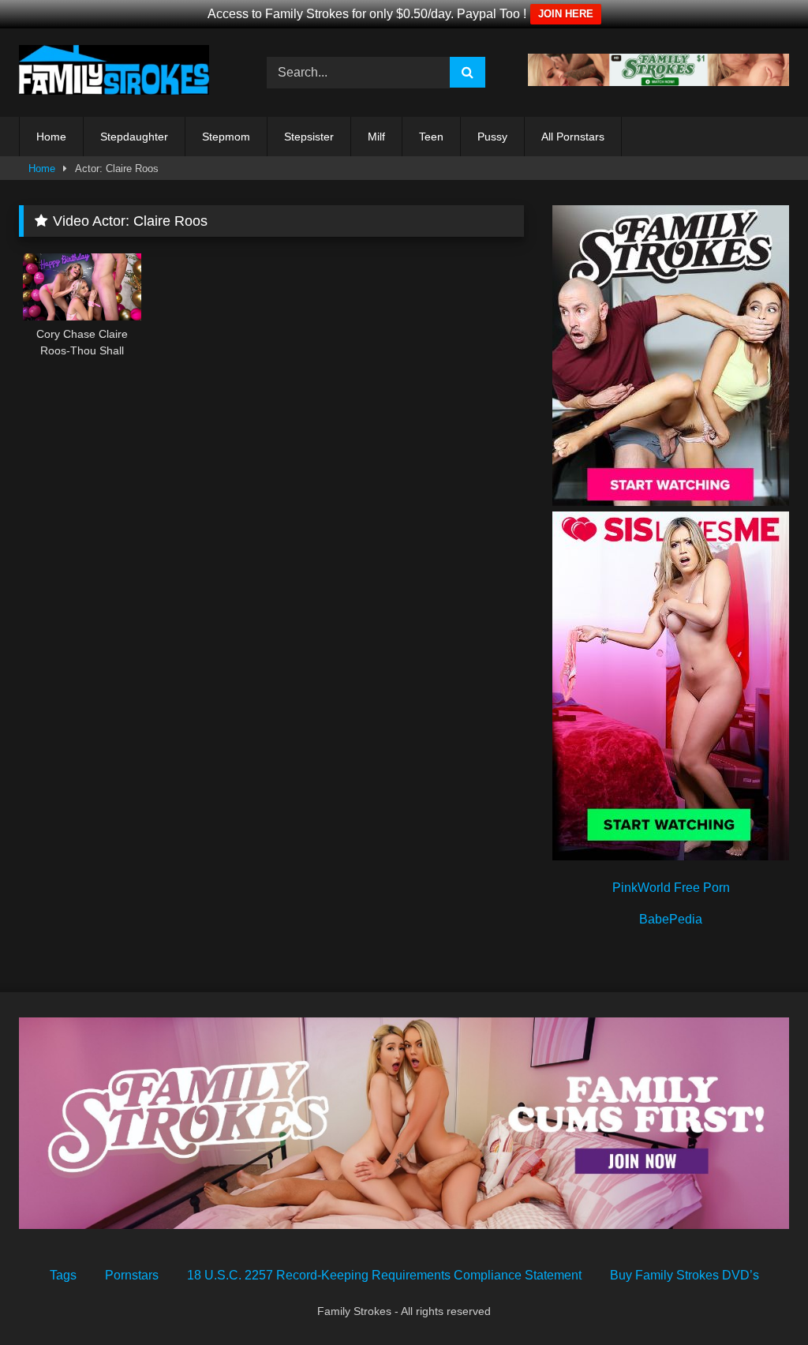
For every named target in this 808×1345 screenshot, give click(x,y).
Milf (376, 136)
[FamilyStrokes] (124, 72)
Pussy (492, 136)
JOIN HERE (565, 14)
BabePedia (670, 919)
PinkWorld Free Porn (671, 887)
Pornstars (132, 1275)
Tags (63, 1275)
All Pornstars (572, 136)
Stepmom (226, 136)
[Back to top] (759, 1298)
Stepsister (309, 136)
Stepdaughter (134, 136)
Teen (431, 136)
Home (51, 136)
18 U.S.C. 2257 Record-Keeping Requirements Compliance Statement (384, 1275)
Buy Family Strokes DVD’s (684, 1275)
